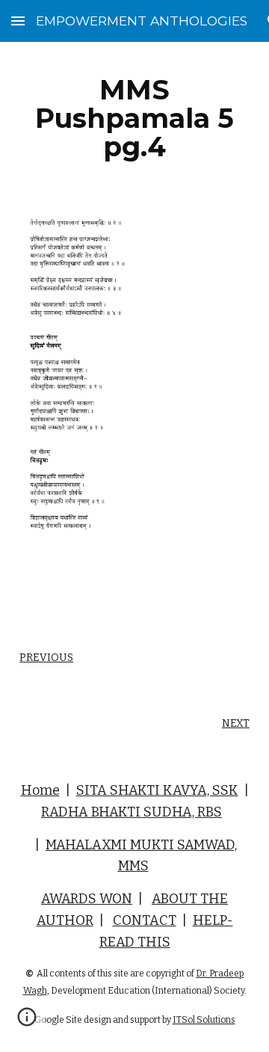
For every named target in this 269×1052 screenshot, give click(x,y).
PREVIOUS (46, 657)
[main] (134, 118)
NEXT (236, 723)
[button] (18, 20)
